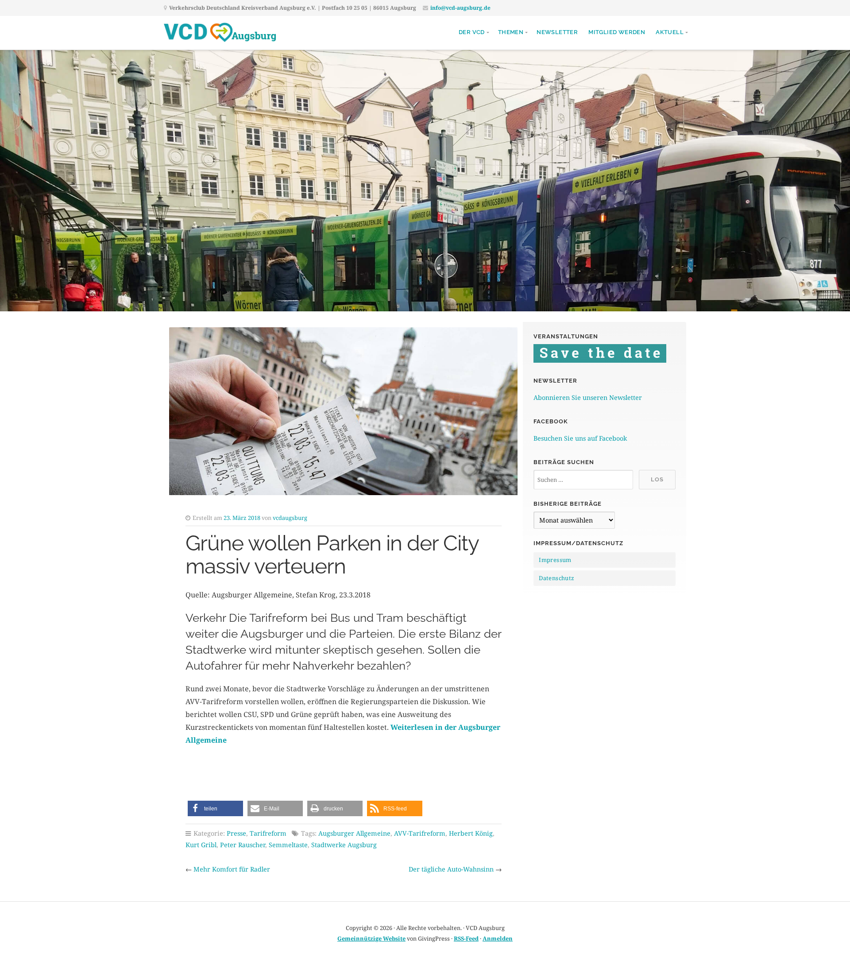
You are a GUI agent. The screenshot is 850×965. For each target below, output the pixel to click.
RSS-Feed (466, 938)
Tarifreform (268, 833)
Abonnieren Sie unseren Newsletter (587, 397)
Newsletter (557, 32)
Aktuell (670, 32)
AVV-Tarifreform (419, 833)
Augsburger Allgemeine (354, 833)
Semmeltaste (288, 845)
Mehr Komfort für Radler (231, 869)
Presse (236, 833)
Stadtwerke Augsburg (344, 845)
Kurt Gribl (200, 845)
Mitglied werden (616, 32)
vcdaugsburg (290, 518)
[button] (215, 808)
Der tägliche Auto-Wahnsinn (451, 869)
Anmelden (498, 938)
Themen (510, 32)
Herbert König (471, 833)
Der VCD (472, 32)
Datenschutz (556, 578)
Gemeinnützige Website (371, 938)
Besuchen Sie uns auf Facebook (580, 438)
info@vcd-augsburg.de (460, 8)
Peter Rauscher (242, 845)
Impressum (555, 560)
